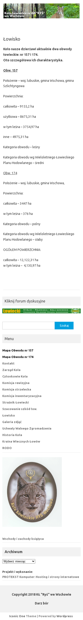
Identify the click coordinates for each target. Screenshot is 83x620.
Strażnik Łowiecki (15, 402)
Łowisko (8, 415)
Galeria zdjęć (11, 421)
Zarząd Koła (11, 369)
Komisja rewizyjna (16, 382)
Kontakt (8, 363)
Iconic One (17, 616)
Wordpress (64, 616)
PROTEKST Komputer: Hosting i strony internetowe (40, 576)
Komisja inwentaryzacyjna (22, 395)
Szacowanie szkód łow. (19, 408)
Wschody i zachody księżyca (23, 538)
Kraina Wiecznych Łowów (21, 441)
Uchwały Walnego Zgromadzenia (26, 428)
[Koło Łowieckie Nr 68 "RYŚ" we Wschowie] (41, 17)
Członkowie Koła (15, 376)
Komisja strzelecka (16, 389)
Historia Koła (12, 434)
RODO (7, 447)
